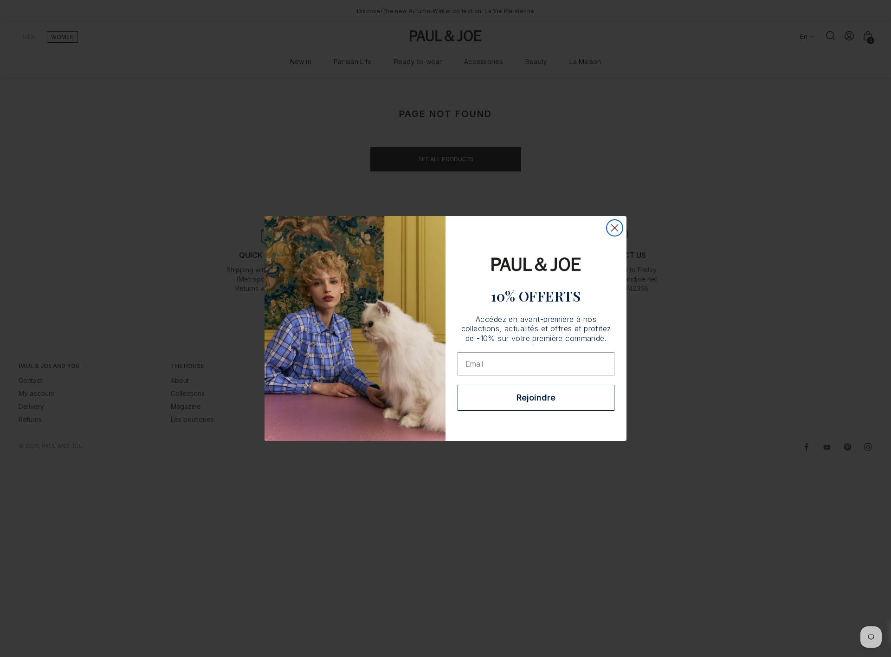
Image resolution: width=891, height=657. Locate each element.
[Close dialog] (615, 228)
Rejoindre (536, 397)
